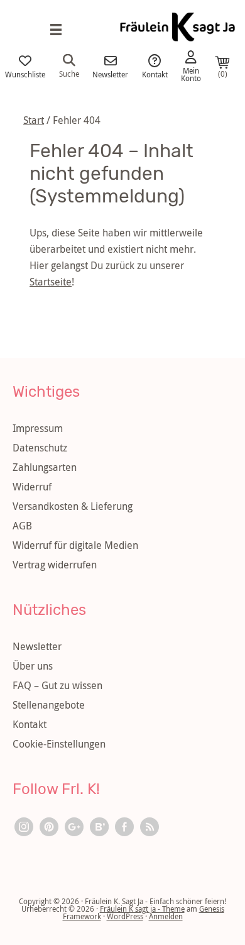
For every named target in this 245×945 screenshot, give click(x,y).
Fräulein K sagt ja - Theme (142, 909)
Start (33, 120)
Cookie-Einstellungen (59, 744)
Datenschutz (40, 448)
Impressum (38, 428)
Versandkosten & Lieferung (73, 506)
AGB (22, 526)
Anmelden (166, 916)
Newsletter (110, 73)
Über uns (33, 666)
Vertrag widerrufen (55, 565)
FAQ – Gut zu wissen (57, 685)
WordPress (125, 916)
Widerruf (32, 487)
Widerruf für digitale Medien (75, 545)
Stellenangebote (49, 705)
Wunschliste (25, 73)
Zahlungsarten (45, 467)
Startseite (51, 282)
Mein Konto (191, 73)
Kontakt (155, 73)
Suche (69, 73)
